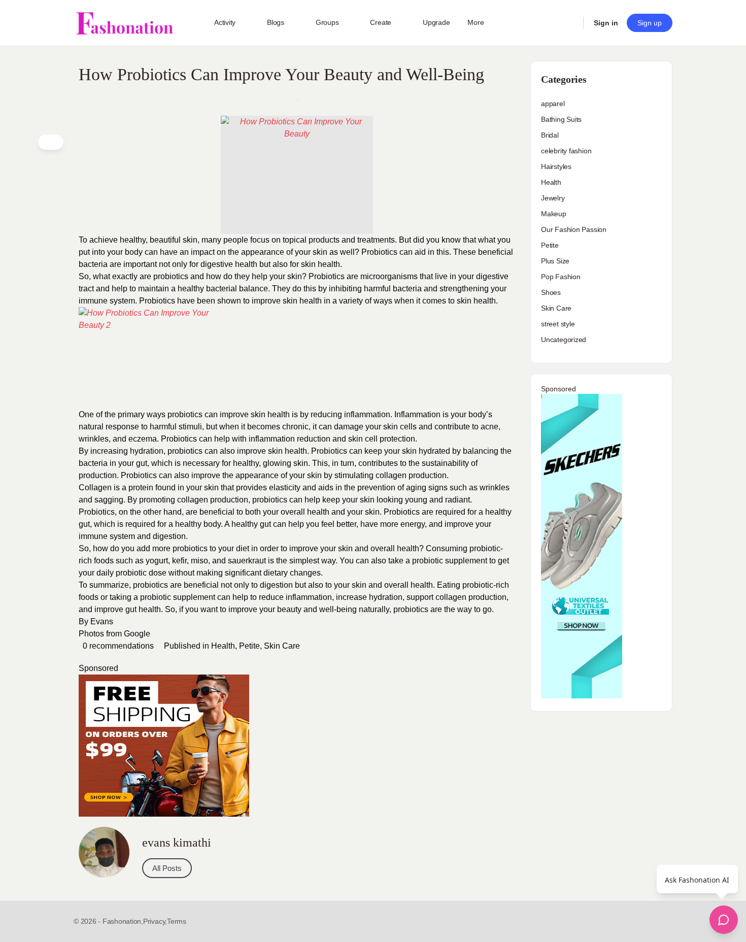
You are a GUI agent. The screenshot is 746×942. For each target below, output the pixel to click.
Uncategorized (563, 339)
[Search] (569, 23)
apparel (553, 103)
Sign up (649, 23)
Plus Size (555, 261)
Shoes (551, 292)
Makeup (553, 214)
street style (557, 324)
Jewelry (553, 198)
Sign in (606, 23)
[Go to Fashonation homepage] (124, 23)
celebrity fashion (566, 151)
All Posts (167, 868)
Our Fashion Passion (573, 229)
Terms (176, 921)
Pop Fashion (561, 277)
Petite (249, 646)
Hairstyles (556, 166)
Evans (101, 621)
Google (137, 633)
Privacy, (155, 921)
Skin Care (282, 646)
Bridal (550, 135)
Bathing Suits (561, 119)
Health (223, 646)
